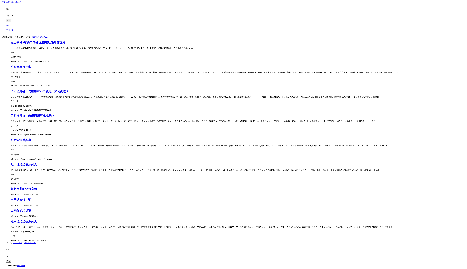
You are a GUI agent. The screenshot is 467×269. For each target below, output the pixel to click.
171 (28, 243)
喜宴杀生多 (21, 66)
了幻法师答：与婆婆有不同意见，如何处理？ (40, 91)
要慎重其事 (21, 140)
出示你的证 (21, 210)
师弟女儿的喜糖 (24, 188)
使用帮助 (10, 30)
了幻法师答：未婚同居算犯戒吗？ (32, 115)
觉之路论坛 (16, 2)
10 (21, 243)
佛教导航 (21, 266)
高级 (8, 25)
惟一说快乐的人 (24, 221)
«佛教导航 (5, 2)
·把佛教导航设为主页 (40, 37)
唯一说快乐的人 (24, 164)
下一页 (33, 243)
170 (25, 243)
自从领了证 (21, 199)
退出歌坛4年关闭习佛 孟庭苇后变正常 (38, 42)
